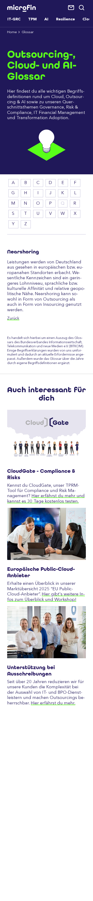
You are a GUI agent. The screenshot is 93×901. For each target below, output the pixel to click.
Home (12, 32)
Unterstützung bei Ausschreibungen (31, 670)
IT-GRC (14, 19)
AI (46, 19)
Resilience (65, 19)
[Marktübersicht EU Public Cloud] (46, 534)
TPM (32, 19)
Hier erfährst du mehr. (53, 703)
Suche (82, 8)
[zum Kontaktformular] (71, 8)
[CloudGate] (46, 436)
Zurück (13, 318)
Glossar (28, 32)
